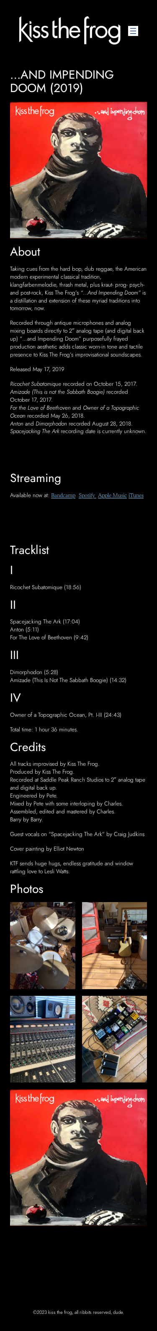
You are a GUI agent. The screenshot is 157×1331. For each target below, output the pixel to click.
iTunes (136, 496)
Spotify (87, 496)
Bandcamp (63, 496)
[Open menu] (133, 31)
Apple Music (112, 496)
